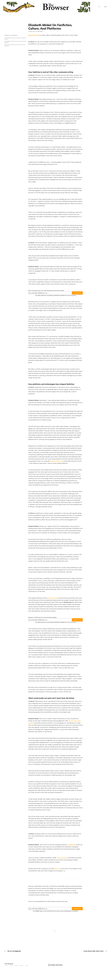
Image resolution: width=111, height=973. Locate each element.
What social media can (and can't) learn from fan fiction (14, 45)
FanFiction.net (52, 598)
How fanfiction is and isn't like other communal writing (15, 38)
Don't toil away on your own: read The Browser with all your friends (46, 290)
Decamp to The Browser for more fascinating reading (42, 617)
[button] (99, 7)
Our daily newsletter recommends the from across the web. (55, 295)
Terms (11, 965)
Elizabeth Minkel (33, 35)
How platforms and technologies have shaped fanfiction (15, 42)
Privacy (16, 965)
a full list (57, 868)
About (6, 965)
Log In (26, 965)
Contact (21, 965)
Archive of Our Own (56, 461)
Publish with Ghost (57, 965)
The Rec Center (62, 858)
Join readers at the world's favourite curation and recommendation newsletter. (55, 911)
